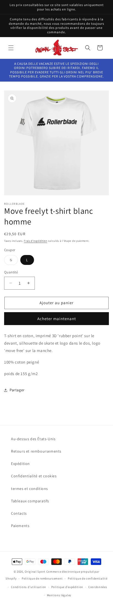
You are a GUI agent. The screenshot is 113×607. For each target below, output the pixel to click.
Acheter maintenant (56, 318)
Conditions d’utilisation (28, 587)
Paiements (20, 525)
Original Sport (35, 571)
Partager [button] (17, 389)
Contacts (19, 513)
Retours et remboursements (36, 451)
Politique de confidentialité (88, 578)
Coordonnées (97, 587)
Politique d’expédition (67, 587)
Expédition (20, 463)
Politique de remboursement (42, 578)
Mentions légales (59, 595)
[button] (11, 48)
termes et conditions (29, 488)
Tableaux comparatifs (30, 500)
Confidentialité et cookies (34, 475)
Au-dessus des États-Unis (33, 438)
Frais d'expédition (35, 241)
